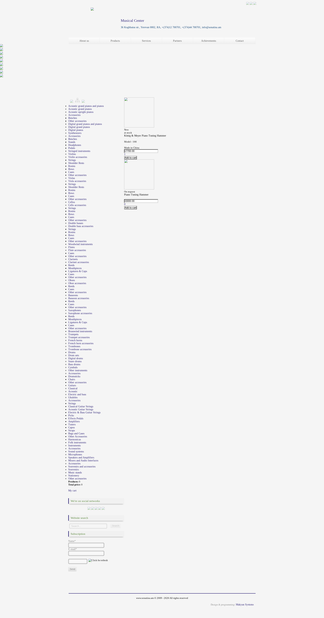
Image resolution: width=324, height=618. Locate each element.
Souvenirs (73, 469)
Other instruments (77, 370)
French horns (75, 340)
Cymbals (72, 367)
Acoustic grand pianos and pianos (86, 106)
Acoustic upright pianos (80, 112)
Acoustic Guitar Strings (80, 409)
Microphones (75, 454)
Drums (71, 352)
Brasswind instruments (80, 331)
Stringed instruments (79, 151)
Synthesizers (74, 133)
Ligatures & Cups (77, 271)
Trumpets (73, 334)
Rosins (71, 166)
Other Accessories (77, 436)
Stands (71, 142)
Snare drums (75, 361)
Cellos (71, 202)
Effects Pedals (75, 418)
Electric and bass (77, 394)
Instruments (74, 445)
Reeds (71, 265)
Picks (71, 415)
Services (146, 40)
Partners (177, 40)
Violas (71, 178)
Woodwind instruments (80, 244)
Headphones (74, 145)
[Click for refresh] (98, 560)
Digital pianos (75, 130)
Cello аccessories (77, 205)
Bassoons (73, 295)
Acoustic (72, 391)
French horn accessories (80, 343)
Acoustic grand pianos (80, 109)
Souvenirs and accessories (81, 466)
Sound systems (76, 451)
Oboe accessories (77, 283)
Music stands (75, 472)
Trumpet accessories (79, 337)
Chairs (71, 379)
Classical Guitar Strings (80, 406)
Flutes (71, 247)
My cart (72, 490)
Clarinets (73, 259)
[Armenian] (247, 4)
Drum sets (73, 355)
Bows (71, 169)
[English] (254, 4)
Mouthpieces (75, 268)
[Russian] (251, 4)
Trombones (74, 346)
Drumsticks (74, 376)
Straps (71, 430)
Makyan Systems (245, 604)
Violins (72, 154)
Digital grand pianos (79, 127)
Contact (240, 40)
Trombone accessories (80, 349)
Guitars (72, 385)
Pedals (71, 148)
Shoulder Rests (76, 163)
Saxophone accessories (80, 313)
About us (84, 40)
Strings (72, 160)
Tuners (72, 424)
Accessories (74, 115)
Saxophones (74, 310)
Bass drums (74, 364)
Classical (72, 388)
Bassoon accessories (78, 298)
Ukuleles (72, 397)
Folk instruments (77, 442)
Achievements (208, 40)
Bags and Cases (76, 433)
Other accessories (77, 121)
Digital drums (75, 358)
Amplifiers (74, 421)
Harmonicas (74, 439)
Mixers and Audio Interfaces (83, 460)
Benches (72, 118)
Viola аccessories (77, 181)
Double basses (75, 223)
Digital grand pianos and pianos (85, 124)
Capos (71, 427)
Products (115, 40)
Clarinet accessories (78, 262)
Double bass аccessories (80, 226)
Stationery (73, 475)
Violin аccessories (77, 157)
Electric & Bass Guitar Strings (84, 412)
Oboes (71, 280)
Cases (71, 172)
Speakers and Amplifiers (81, 457)
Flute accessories (77, 250)
